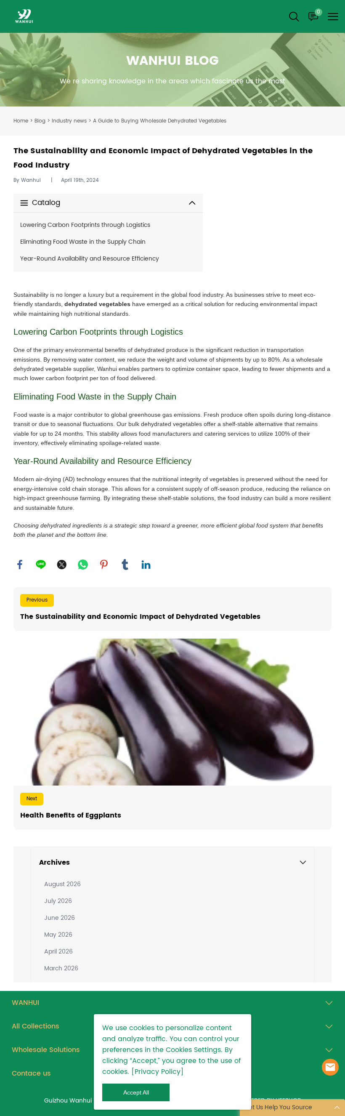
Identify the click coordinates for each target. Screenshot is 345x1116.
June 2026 (59, 918)
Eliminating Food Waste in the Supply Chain (83, 242)
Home (20, 121)
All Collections (35, 1026)
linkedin (146, 564)
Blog (39, 121)
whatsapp (83, 564)
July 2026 (58, 901)
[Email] (330, 1067)
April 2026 (58, 951)
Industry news (69, 121)
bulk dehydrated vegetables (165, 424)
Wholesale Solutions (46, 1049)
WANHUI (25, 1002)
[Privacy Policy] (157, 1071)
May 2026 (58, 935)
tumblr (125, 564)
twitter (62, 564)
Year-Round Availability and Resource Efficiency (89, 259)
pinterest (104, 564)
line (40, 564)
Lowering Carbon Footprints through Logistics (85, 225)
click (172, 70)
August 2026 (62, 884)
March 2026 (61, 968)
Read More (172, 609)
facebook (19, 564)
